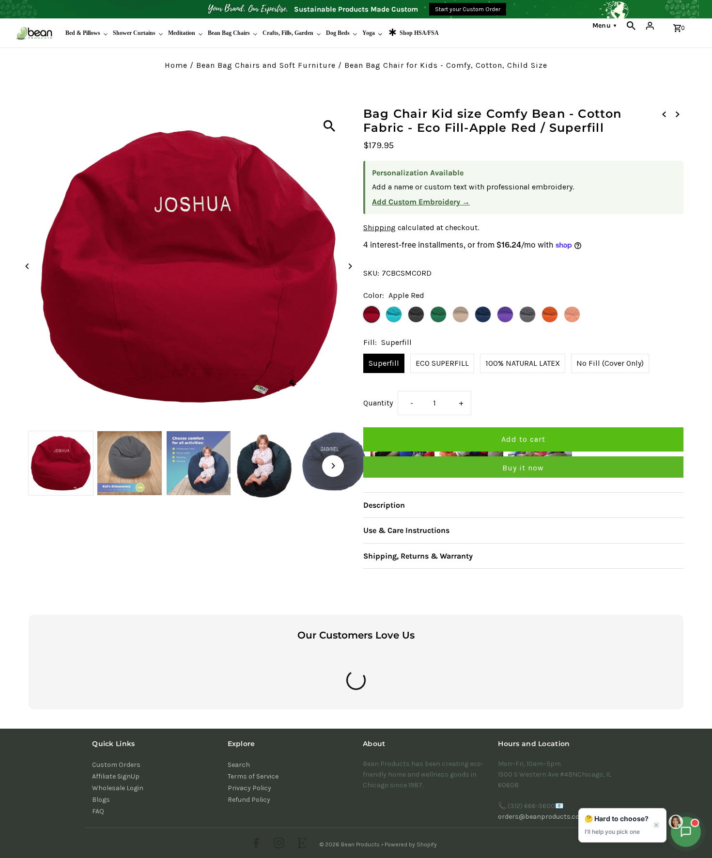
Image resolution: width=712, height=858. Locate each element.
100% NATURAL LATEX (522, 363)
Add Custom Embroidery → (421, 201)
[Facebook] (255, 844)
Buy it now (523, 467)
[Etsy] (300, 844)
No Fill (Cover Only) (610, 363)
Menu (604, 25)
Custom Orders (116, 765)
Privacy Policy (249, 788)
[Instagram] (277, 844)
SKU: (371, 273)
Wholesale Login (117, 788)
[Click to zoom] (329, 126)
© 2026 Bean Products (350, 844)
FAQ (98, 811)
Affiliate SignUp (115, 776)
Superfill (384, 363)
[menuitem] (86, 33)
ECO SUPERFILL (442, 363)
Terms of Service (253, 776)
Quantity (378, 402)
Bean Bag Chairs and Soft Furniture (266, 65)
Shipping (379, 227)
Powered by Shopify (411, 844)
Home (176, 65)
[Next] (350, 266)
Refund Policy (249, 800)
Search (239, 765)
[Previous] (27, 266)
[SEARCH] (631, 25)
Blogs (101, 800)
